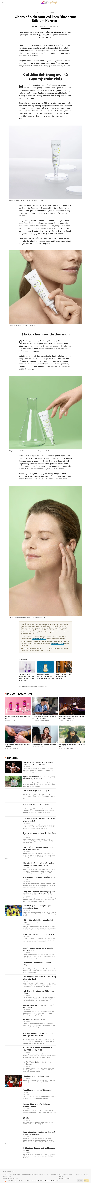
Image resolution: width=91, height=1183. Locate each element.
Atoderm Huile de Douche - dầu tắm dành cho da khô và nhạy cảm (45, 676)
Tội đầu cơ (27, 1118)
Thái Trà (34, 26)
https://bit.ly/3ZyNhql (57, 643)
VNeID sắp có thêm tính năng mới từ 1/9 (39, 934)
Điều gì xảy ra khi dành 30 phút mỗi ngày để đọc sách (63, 676)
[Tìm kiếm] (87, 2)
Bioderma (41, 686)
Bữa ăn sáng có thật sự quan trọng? (44, 745)
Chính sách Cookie (50, 1180)
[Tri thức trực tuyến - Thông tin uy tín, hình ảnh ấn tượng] (49, 2)
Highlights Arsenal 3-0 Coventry (36, 1076)
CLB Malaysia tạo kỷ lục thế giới (36, 791)
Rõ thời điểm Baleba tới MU (34, 1019)
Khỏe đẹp (50, 12)
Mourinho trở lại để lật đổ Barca (36, 805)
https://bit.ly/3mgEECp (39, 638)
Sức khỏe (41, 12)
